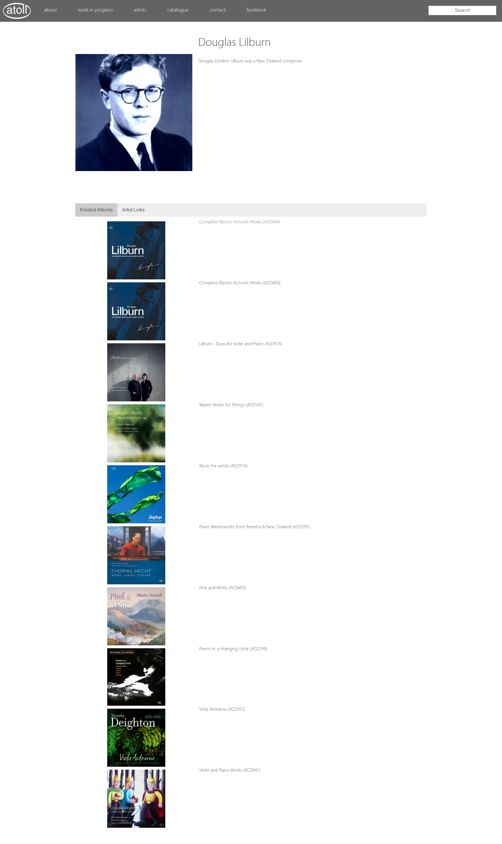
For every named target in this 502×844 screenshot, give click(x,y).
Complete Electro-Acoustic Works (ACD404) (239, 222)
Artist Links (133, 209)
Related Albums (96, 209)
